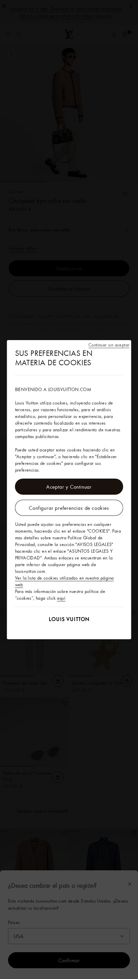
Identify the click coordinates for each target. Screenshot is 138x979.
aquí (61, 598)
